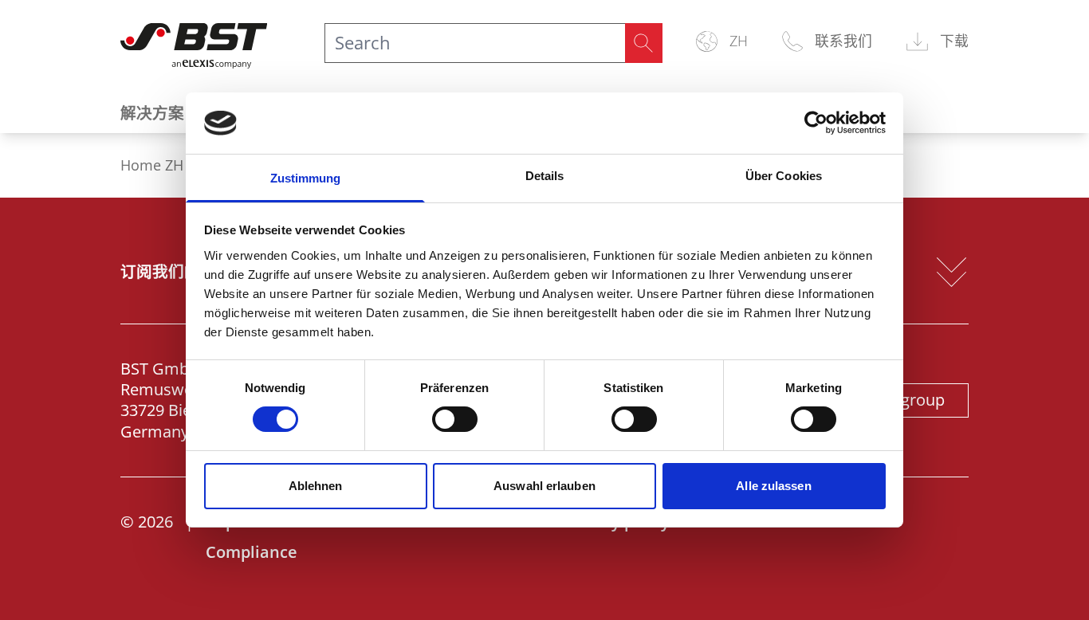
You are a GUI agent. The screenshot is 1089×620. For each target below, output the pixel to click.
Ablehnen (316, 485)
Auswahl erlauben (544, 485)
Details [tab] (544, 175)
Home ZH (151, 165)
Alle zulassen (773, 485)
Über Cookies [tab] (783, 175)
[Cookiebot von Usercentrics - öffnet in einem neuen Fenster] (816, 123)
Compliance (251, 552)
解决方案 (152, 113)
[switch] (455, 419)
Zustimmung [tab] (305, 178)
